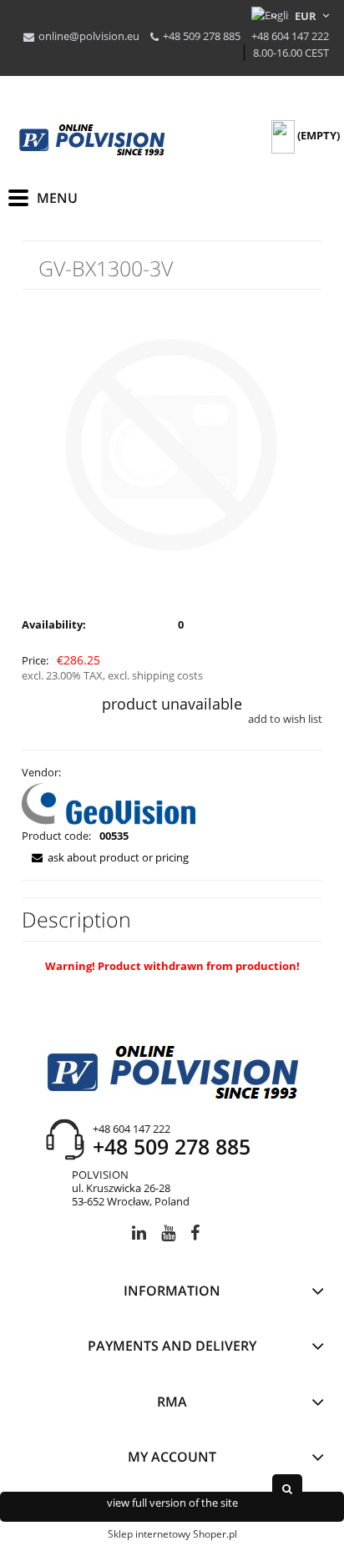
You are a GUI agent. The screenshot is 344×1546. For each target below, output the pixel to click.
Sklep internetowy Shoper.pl (172, 1534)
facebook (195, 1236)
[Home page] (92, 140)
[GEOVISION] (108, 802)
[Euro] (306, 15)
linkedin (139, 1236)
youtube (168, 1236)
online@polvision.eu (88, 35)
